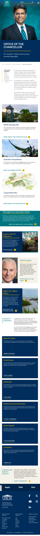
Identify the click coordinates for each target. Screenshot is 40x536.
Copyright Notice (18, 532)
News (16, 519)
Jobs (16, 517)
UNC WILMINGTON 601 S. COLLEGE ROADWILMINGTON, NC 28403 (7, 504)
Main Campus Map (32, 516)
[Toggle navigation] (38, 3)
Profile (5, 73)
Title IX (3, 525)
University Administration (16, 64)
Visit (21, 487)
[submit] (32, 2)
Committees (6, 77)
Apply (7, 487)
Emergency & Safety (6, 517)
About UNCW (8, 64)
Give (33, 487)
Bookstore (17, 522)
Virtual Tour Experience (33, 522)
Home (3, 64)
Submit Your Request (20, 481)
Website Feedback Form (28, 532)
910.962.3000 (5, 507)
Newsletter (6, 76)
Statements (6, 79)
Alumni (16, 525)
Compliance (4, 520)
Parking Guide (31, 518)
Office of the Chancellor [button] (7, 71)
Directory (17, 526)
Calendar (17, 520)
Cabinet (6, 74)
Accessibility (4, 519)
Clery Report (4, 523)
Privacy (3, 522)
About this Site (10, 532)
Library (16, 523)
